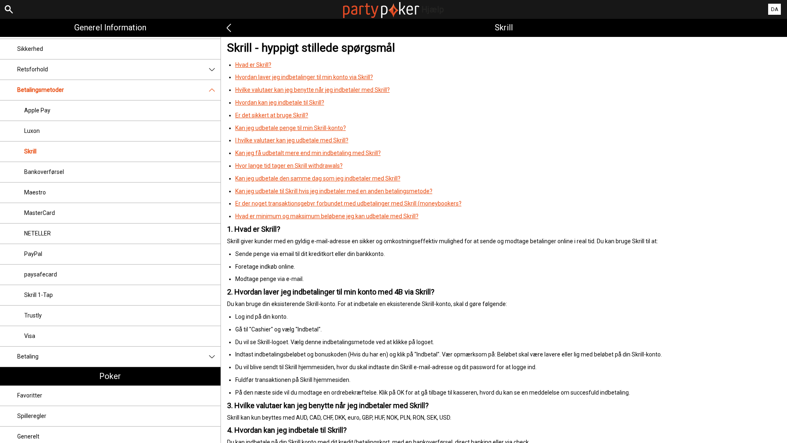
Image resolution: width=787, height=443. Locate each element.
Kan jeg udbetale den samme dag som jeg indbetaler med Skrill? (317, 178)
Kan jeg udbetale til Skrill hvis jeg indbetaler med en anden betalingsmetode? (333, 191)
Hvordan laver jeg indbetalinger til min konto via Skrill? (304, 77)
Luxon (32, 131)
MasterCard (39, 213)
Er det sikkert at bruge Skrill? (271, 115)
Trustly (33, 315)
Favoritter (29, 395)
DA (774, 9)
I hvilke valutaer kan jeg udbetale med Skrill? (291, 140)
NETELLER (37, 233)
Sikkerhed (30, 49)
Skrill (30, 151)
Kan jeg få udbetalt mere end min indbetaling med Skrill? (308, 153)
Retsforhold (32, 69)
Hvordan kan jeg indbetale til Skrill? (279, 102)
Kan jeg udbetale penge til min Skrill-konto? (290, 128)
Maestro (35, 192)
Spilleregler (31, 416)
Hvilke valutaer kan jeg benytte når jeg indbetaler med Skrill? (312, 90)
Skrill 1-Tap (38, 295)
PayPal (33, 254)
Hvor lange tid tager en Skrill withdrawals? (289, 165)
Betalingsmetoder (40, 90)
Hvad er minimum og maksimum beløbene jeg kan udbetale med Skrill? (327, 216)
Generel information (110, 27)
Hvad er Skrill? (253, 65)
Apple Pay (37, 110)
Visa (29, 336)
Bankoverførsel (44, 172)
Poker (110, 376)
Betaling (28, 356)
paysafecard (40, 274)
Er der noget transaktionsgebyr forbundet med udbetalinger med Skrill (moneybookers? (348, 203)
